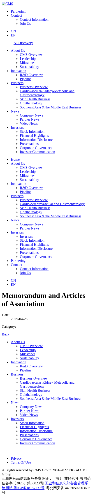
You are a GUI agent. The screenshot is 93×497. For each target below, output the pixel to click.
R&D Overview (31, 75)
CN (13, 31)
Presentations (29, 144)
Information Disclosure (36, 140)
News (15, 111)
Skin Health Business (35, 99)
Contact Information (34, 19)
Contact (16, 15)
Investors (17, 127)
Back (5, 334)
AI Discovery (23, 43)
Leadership (28, 59)
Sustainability (29, 67)
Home (15, 159)
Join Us (25, 23)
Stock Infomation (32, 131)
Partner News (29, 119)
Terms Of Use (21, 462)
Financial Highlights (34, 135)
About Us (18, 50)
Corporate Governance (36, 148)
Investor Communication (37, 152)
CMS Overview (31, 54)
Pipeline (25, 79)
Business (17, 83)
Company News (31, 115)
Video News (29, 123)
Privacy (16, 458)
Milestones (27, 63)
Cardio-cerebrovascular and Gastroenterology (52, 204)
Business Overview (34, 87)
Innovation (18, 71)
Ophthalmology (31, 103)
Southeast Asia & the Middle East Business (50, 107)
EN (13, 35)
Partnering (18, 11)
